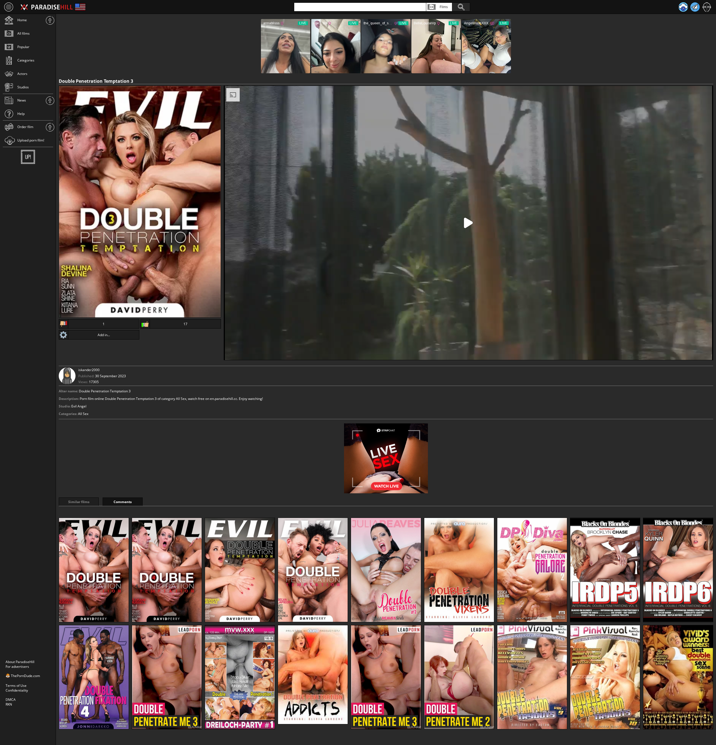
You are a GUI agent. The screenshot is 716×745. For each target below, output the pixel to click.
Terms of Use (16, 685)
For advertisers (17, 666)
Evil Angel (78, 406)
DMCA (11, 699)
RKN (9, 704)
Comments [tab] (123, 501)
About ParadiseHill (20, 661)
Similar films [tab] (79, 501)
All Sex (83, 413)
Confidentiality (17, 690)
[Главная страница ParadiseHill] (46, 7)
